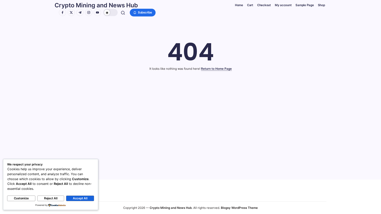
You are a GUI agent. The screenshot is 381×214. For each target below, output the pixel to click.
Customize (21, 198)
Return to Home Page (216, 69)
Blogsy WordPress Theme (239, 208)
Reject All (51, 198)
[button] (110, 12)
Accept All (80, 198)
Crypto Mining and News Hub (96, 5)
